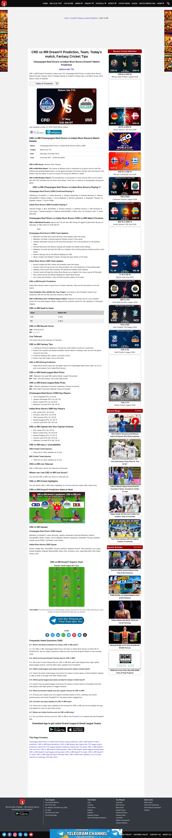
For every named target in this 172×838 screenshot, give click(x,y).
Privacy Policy (125, 835)
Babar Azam (120, 807)
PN (74, 634)
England (90, 810)
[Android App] (22, 816)
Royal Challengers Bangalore (96, 817)
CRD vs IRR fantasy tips (69, 744)
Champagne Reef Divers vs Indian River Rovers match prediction (53, 742)
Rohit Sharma (120, 805)
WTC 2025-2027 (50, 805)
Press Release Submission (152, 807)
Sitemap (147, 810)
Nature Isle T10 (66, 69)
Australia (90, 805)
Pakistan (90, 812)
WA (63, 634)
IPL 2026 (48, 810)
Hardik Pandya (121, 810)
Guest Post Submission (151, 805)
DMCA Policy (148, 802)
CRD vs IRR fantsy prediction (49, 744)
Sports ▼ (112, 3)
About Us (167, 835)
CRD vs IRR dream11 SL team (76, 752)
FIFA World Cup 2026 (52, 812)
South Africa (91, 807)
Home (45, 3)
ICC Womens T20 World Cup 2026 (56, 807)
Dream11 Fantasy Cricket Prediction (84, 18)
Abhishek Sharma (121, 812)
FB (47, 634)
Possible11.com (77, 716)
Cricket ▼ (89, 3)
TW (53, 634)
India (89, 802)
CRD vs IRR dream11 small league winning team (47, 752)
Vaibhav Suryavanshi (122, 820)
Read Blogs (138, 410)
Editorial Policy (141, 835)
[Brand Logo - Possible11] (22, 804)
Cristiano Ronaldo (121, 823)
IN (26, 834)
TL (69, 634)
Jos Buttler (119, 817)
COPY (85, 634)
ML (80, 634)
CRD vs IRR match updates (79, 754)
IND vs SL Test (56, 3)
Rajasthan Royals (93, 815)
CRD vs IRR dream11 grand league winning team (86, 749)
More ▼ (160, 3)
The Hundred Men (51, 815)
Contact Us (155, 835)
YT (31, 834)
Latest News (124, 3)
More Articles (138, 547)
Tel (4, 834)
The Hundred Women (52, 802)
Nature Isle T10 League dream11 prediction (54, 747)
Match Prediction (147, 3)
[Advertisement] (86, 11)
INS (15, 834)
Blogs (134, 3)
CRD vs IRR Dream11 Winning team (54, 749)
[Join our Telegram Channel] (66, 620)
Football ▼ (101, 3)
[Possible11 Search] (168, 3)
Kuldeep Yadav (121, 815)
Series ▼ (79, 3)
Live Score (68, 3)
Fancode (68, 485)
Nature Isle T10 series (79, 747)
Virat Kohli (119, 802)
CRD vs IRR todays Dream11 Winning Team (52, 754)
